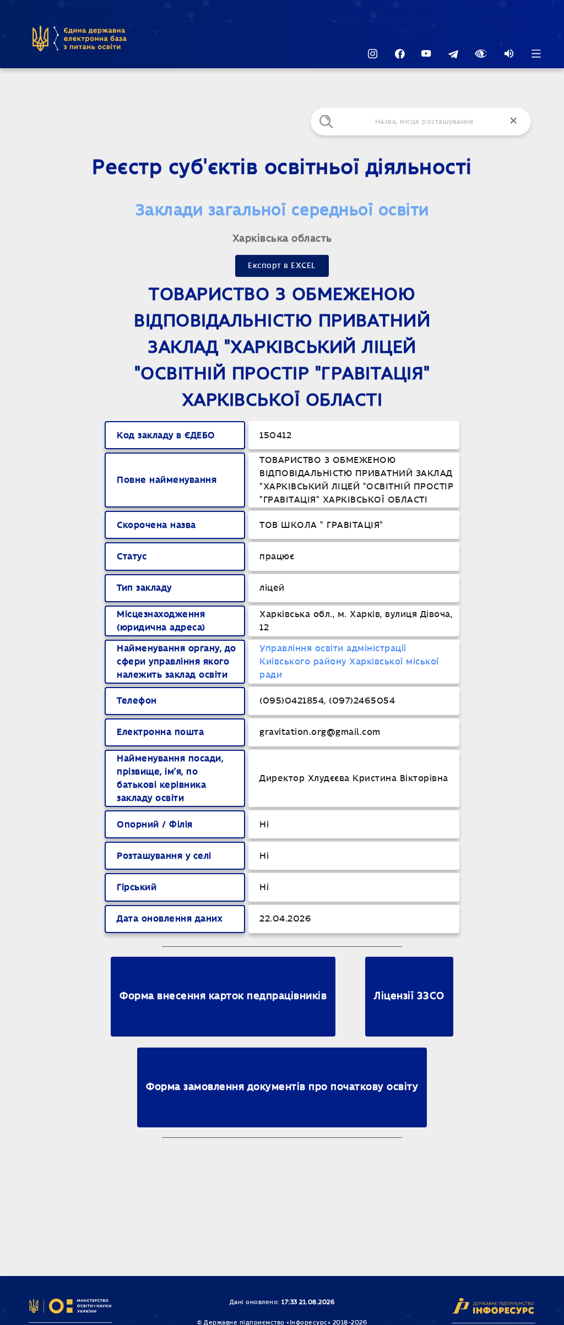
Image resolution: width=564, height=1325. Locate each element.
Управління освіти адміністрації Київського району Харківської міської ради (349, 661)
